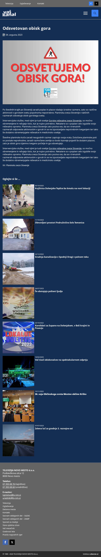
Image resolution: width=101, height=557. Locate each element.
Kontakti (6, 513)
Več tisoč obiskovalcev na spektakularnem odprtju (61, 360)
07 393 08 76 (9, 484)
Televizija (9, 3)
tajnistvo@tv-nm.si (12, 495)
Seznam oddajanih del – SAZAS (16, 516)
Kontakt (40, 3)
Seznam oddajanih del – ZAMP (16, 519)
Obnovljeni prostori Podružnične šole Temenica (59, 222)
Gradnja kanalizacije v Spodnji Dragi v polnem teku (62, 257)
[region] (34, 536)
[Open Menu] (85, 13)
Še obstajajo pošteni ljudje (49, 291)
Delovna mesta (9, 509)
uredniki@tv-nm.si (12, 498)
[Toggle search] (95, 13)
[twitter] (96, 4)
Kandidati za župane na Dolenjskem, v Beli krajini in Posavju (62, 326)
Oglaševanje (25, 3)
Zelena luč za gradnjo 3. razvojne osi (54, 428)
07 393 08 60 (9, 487)
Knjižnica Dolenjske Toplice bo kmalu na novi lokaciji (62, 188)
